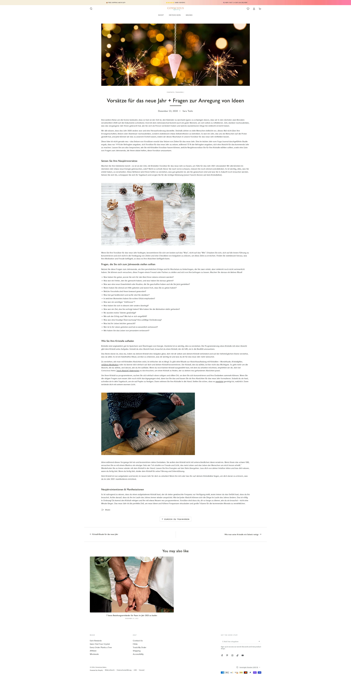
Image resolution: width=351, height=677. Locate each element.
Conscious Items (100, 667)
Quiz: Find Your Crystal (100, 644)
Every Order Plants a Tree (101, 647)
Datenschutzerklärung (124, 670)
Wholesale (94, 654)
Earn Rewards (96, 641)
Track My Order (139, 647)
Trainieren (179, 92)
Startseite (170, 92)
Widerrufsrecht (110, 670)
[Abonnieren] (260, 641)
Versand (141, 670)
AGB (135, 670)
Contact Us (138, 641)
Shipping (136, 651)
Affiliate (93, 651)
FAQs (135, 644)
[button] (91, 8)
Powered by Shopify (96, 670)
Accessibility (138, 654)
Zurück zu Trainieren (176, 519)
